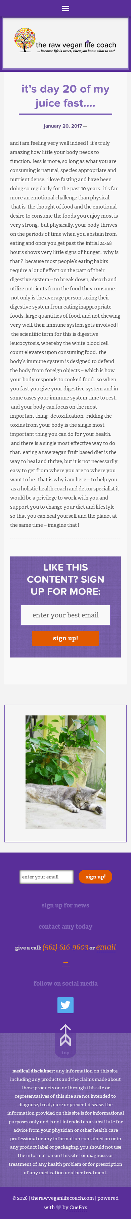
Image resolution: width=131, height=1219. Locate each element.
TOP (66, 1053)
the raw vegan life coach (65, 41)
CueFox (78, 1207)
